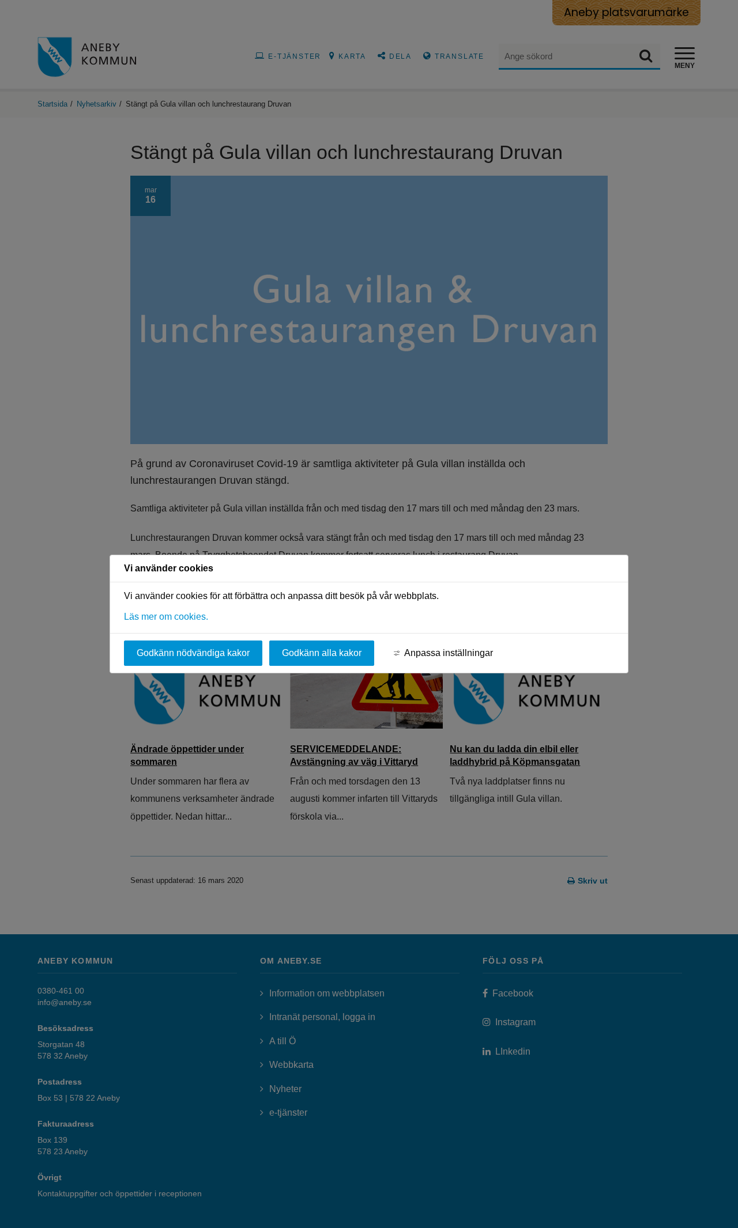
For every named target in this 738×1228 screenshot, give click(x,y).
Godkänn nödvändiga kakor (193, 653)
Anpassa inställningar (448, 653)
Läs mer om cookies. (166, 616)
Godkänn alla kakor (322, 653)
